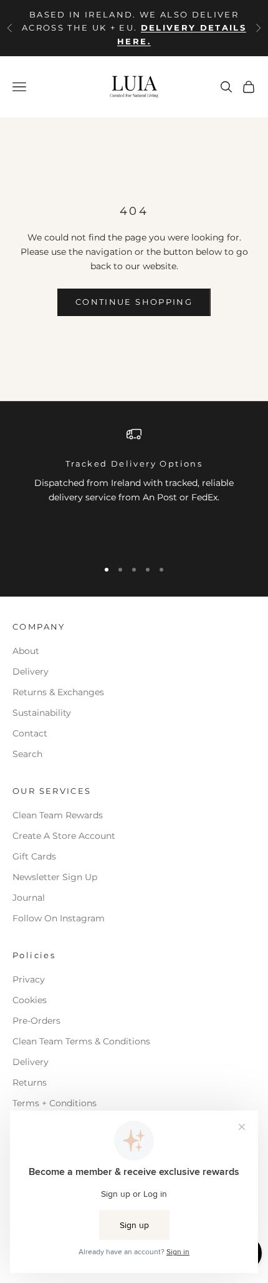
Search (27, 754)
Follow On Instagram (58, 918)
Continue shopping (134, 302)
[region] (134, 487)
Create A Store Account (63, 835)
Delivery (30, 671)
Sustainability (41, 712)
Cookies (29, 1000)
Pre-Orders (36, 1020)
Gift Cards (34, 856)
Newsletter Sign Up (54, 877)
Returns (29, 1082)
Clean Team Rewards (57, 815)
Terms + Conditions (54, 1103)
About (25, 650)
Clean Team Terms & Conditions (81, 1041)
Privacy (28, 979)
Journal (28, 897)
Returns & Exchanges (58, 692)
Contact (29, 733)
